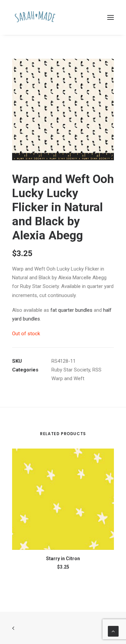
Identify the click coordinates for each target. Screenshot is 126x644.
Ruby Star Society (70, 370)
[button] (110, 17)
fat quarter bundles (71, 310)
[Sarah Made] (35, 17)
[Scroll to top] (113, 631)
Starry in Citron (63, 558)
